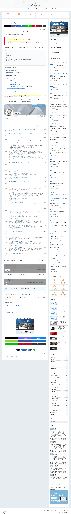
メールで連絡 (43, 510)
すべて (37, 125)
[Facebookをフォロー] (24, 350)
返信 (44, 125)
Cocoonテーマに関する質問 (18, 154)
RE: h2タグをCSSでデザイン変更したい (16, 208)
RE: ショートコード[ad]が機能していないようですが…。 (19, 220)
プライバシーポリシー (54, 510)
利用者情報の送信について (63, 510)
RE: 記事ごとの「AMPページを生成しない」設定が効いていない (20, 137)
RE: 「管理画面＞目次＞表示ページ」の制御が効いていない (19, 173)
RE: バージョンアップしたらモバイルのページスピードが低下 (20, 225)
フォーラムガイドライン (12, 78)
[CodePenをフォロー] (31, 350)
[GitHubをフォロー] (29, 350)
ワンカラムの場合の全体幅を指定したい (16, 253)
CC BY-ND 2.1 (8, 292)
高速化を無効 (31, 41)
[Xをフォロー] (19, 350)
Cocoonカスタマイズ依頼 (12, 91)
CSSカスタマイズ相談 (18, 213)
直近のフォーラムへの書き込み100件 (14, 305)
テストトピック (27, 297)
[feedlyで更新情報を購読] (34, 350)
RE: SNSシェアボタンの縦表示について (16, 150)
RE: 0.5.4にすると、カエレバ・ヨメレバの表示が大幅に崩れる (20, 186)
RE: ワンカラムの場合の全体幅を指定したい (17, 247)
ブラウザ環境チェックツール (13, 90)
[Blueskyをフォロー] (22, 350)
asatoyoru (53, 81)
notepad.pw (30, 86)
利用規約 (48, 510)
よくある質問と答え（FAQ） (13, 80)
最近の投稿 (43, 105)
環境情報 (20, 42)
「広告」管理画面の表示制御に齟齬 (15, 231)
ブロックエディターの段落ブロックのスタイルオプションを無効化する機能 (22, 129)
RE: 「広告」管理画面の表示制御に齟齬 (16, 215)
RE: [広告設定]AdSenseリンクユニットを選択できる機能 (19, 181)
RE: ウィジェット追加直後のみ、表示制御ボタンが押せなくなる (20, 241)
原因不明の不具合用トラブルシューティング (16, 84)
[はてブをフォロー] (26, 350)
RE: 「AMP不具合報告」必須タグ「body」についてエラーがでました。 (21, 156)
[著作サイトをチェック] (17, 350)
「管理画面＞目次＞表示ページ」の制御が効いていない (19, 177)
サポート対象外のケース (12, 82)
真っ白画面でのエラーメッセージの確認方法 (16, 88)
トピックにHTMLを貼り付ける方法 (14, 86)
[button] (42, 26)
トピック (41, 125)
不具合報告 (16, 142)
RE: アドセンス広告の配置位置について (16, 202)
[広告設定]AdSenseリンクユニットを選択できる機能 (18, 198)
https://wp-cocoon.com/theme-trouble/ (13, 72)
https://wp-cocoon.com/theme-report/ (13, 69)
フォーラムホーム (36, 105)
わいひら (52, 196)
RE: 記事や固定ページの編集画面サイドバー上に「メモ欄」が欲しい (21, 133)
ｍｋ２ (52, 70)
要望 (15, 130)
